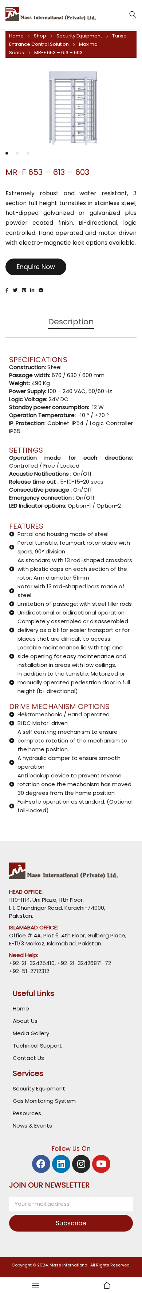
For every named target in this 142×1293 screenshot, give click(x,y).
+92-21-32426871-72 (83, 963)
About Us (25, 1021)
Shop (40, 35)
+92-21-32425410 (32, 963)
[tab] (71, 325)
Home (16, 35)
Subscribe (71, 1223)
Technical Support (37, 1045)
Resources (27, 1113)
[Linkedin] (61, 1164)
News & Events (32, 1125)
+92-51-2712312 (29, 971)
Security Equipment (79, 35)
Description (71, 322)
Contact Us (28, 1058)
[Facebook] (41, 1164)
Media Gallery (31, 1033)
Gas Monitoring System (44, 1101)
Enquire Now (36, 267)
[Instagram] (81, 1164)
